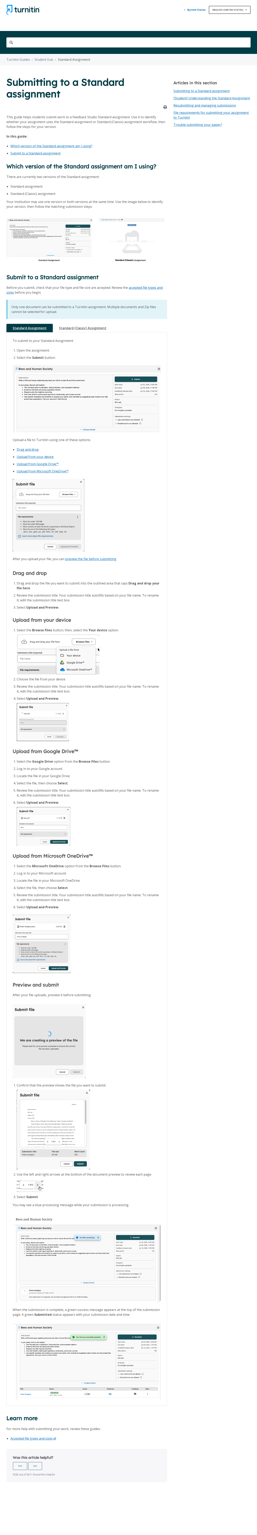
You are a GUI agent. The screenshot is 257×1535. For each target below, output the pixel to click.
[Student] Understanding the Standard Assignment (211, 98)
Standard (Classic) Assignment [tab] (82, 328)
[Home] (23, 10)
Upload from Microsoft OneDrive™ (43, 471)
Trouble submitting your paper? (197, 124)
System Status (196, 9)
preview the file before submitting (90, 559)
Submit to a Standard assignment (35, 153)
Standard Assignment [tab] (30, 328)
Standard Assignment (74, 59)
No (35, 1465)
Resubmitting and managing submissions (204, 105)
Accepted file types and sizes (31, 1438)
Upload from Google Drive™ (38, 464)
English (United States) (228, 9)
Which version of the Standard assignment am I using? (51, 146)
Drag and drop (28, 449)
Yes (20, 1465)
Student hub (44, 59)
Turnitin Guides (18, 59)
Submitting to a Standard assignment (201, 91)
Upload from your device (35, 457)
